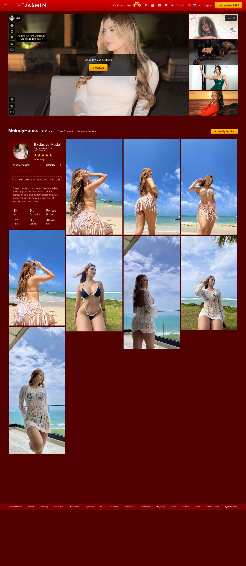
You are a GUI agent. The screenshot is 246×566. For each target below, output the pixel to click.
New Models (129, 5)
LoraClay (114, 507)
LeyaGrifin (89, 507)
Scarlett (31, 507)
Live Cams (118, 5)
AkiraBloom (145, 507)
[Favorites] (166, 5)
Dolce (102, 507)
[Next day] (61, 165)
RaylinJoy (160, 507)
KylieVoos (74, 507)
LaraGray (44, 507)
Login (207, 5)
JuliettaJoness (212, 507)
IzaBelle (185, 507)
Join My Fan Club (225, 131)
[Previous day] (41, 165)
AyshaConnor (231, 507)
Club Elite (146, 5)
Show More (213, 109)
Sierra (173, 507)
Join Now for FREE (228, 5)
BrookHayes (129, 507)
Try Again (98, 67)
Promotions (139, 5)
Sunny (197, 507)
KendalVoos (59, 507)
